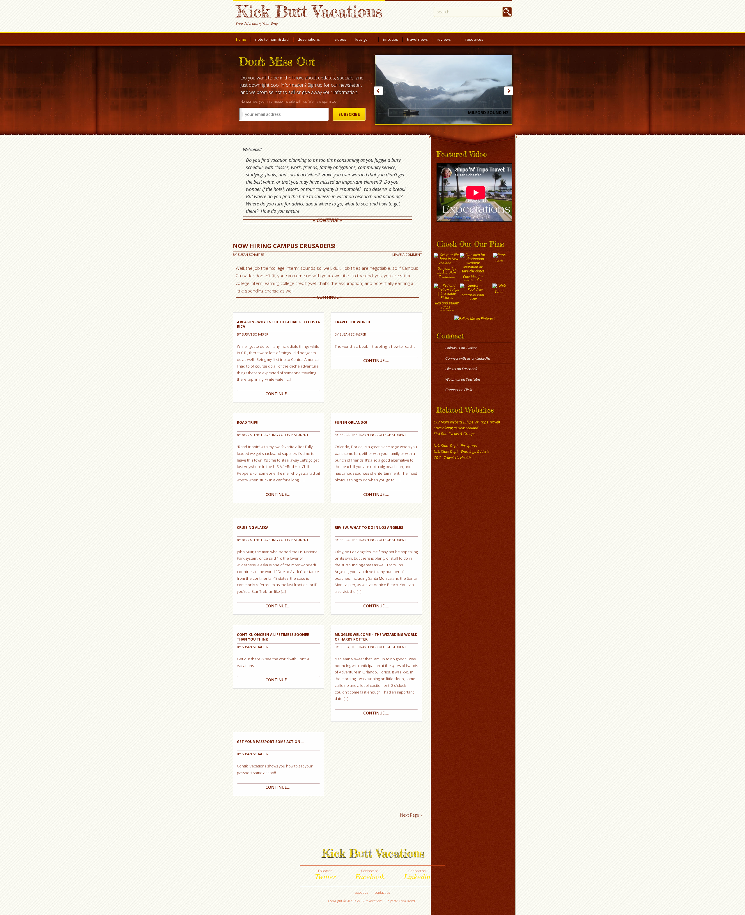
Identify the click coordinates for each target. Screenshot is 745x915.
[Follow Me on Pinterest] (474, 318)
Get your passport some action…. (270, 742)
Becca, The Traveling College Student (275, 434)
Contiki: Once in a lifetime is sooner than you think (273, 636)
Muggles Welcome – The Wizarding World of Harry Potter (376, 636)
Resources (474, 41)
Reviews (444, 41)
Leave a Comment (407, 254)
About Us (361, 892)
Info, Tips (390, 39)
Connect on (370, 874)
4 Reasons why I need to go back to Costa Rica (278, 324)
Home (241, 39)
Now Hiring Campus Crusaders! (284, 246)
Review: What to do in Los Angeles (369, 527)
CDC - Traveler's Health (452, 457)
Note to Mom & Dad (272, 39)
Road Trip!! (247, 422)
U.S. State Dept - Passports (455, 445)
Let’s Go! (361, 41)
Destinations (309, 41)
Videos (340, 39)
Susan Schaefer (251, 254)
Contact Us (382, 892)
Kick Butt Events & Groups (455, 433)
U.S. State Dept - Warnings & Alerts (461, 451)
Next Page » (411, 815)
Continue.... (278, 393)
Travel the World (352, 322)
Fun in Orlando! (351, 422)
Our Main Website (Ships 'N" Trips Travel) (467, 422)
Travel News (417, 39)
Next (508, 90)
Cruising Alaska (252, 527)
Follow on (325, 874)
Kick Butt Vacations (309, 11)
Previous (378, 90)
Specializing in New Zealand (456, 427)
